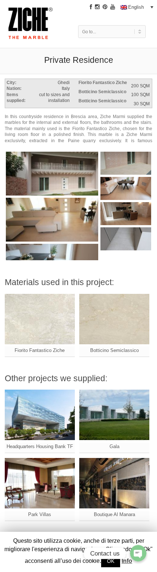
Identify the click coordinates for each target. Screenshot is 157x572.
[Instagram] (97, 7)
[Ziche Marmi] (30, 26)
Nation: (14, 88)
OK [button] (110, 561)
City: (11, 82)
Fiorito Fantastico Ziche (102, 82)
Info (127, 561)
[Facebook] (91, 7)
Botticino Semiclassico (102, 91)
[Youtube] (112, 7)
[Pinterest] (105, 7)
